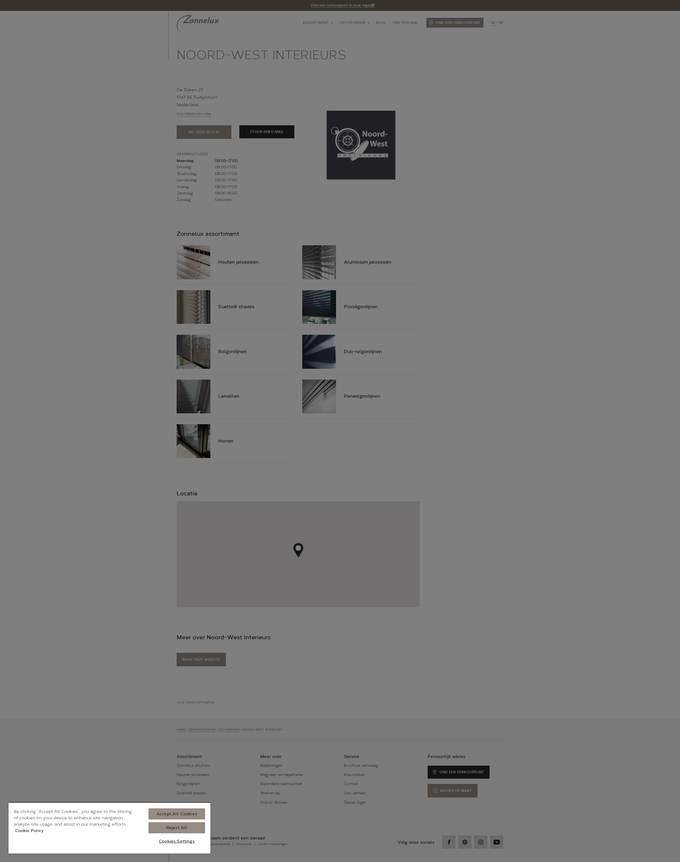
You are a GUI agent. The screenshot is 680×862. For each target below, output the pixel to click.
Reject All (177, 827)
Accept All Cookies (176, 813)
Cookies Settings (177, 841)
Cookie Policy (29, 830)
